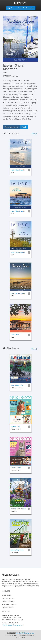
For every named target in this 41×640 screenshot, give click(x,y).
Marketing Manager (8, 601)
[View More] (29, 171)
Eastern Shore (15, 334)
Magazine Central (8, 607)
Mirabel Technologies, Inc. (25, 633)
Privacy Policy (20, 637)
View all (34, 133)
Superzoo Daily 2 (16, 467)
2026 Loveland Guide (17, 385)
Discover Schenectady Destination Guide (22, 509)
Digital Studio (6, 595)
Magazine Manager (8, 598)
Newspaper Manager (9, 604)
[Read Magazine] (20, 153)
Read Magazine (11, 127)
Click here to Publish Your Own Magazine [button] (23, 8)
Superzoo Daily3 (15, 426)
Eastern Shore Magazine (18, 170)
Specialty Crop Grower (17, 550)
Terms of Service (11, 635)
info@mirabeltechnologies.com (12, 625)
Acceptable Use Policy (26, 635)
